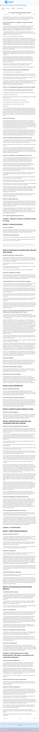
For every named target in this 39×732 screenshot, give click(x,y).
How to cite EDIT (18, 724)
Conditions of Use (20, 729)
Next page (34, 14)
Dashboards (19, 725)
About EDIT (4, 724)
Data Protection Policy (26, 729)
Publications (12, 724)
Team (8, 724)
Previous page (5, 14)
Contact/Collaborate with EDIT (28, 724)
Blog (36, 724)
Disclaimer (15, 729)
